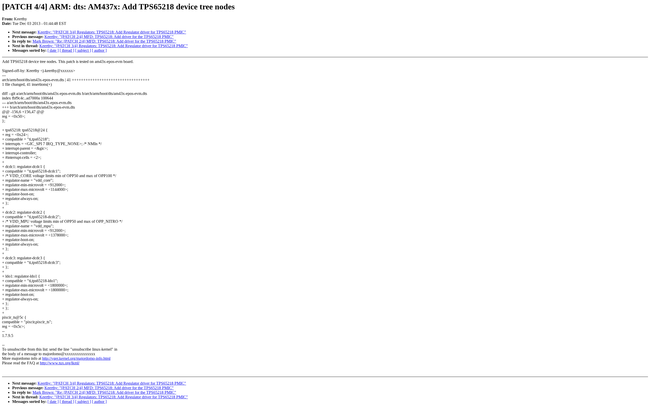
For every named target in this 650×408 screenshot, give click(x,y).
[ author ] (99, 50)
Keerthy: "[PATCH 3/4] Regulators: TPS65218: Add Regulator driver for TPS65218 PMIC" (112, 32)
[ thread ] (67, 50)
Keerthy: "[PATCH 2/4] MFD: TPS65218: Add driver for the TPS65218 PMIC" (109, 37)
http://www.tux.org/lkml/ (59, 363)
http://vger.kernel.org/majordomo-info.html (76, 358)
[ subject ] (83, 50)
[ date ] (53, 50)
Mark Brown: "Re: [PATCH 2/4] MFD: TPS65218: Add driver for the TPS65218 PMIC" (104, 41)
